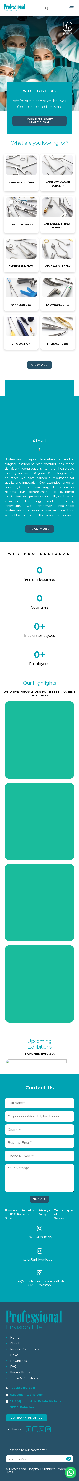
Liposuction (21, 343)
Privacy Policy (43, 1212)
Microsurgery (57, 343)
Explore (39, 761)
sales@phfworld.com (39, 1259)
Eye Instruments (21, 266)
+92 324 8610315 (39, 1237)
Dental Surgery (21, 224)
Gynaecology (21, 305)
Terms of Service (59, 1214)
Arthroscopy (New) (21, 182)
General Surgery (58, 266)
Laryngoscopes (58, 305)
